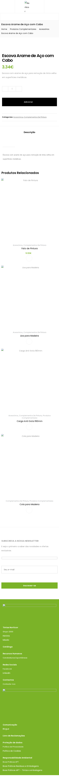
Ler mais (29, 341)
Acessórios (44, 29)
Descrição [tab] (29, 132)
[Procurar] (55, 17)
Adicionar (28, 102)
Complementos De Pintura (35, 117)
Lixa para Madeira (29, 335)
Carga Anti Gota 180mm (29, 421)
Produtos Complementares (23, 29)
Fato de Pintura (29, 248)
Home (4, 29)
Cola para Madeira (29, 504)
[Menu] (7, 6)
